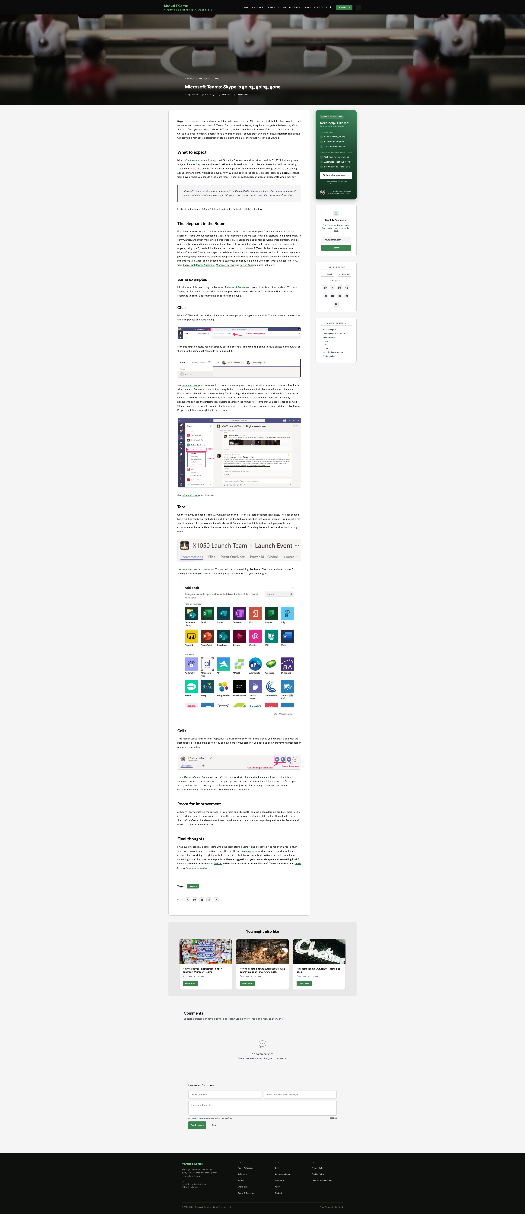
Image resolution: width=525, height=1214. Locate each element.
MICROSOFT (191, 79)
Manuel (195, 94)
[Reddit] (346, 296)
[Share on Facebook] (201, 899)
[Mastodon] (325, 287)
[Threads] (339, 296)
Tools (308, 7)
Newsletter (320, 7)
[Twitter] (332, 287)
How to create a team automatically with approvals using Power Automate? (262, 970)
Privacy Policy (318, 1168)
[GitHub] (346, 287)
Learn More (190, 983)
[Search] (331, 7)
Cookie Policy (318, 1174)
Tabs (326, 345)
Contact (278, 1193)
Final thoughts (329, 356)
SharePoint (189, 264)
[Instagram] (325, 296)
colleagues (248, 851)
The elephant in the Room (334, 333)
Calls (327, 348)
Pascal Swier (191, 868)
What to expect (329, 329)
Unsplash (204, 868)
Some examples (329, 337)
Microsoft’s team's (190, 385)
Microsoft (258, 7)
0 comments (243, 94)
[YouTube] (332, 296)
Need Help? (344, 7)
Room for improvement (333, 352)
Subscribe (336, 247)
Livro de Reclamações (322, 1180)
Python (282, 7)
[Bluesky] (336, 304)
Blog (277, 1168)
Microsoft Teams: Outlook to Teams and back (318, 970)
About (277, 1186)
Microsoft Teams (236, 287)
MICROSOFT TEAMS (209, 79)
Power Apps (246, 264)
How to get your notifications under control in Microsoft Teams (202, 970)
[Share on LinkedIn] (194, 899)
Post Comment (197, 1125)
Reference (295, 7)
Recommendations (283, 1174)
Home (246, 7)
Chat (326, 341)
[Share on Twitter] (187, 899)
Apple (271, 7)
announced (194, 160)
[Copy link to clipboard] (216, 899)
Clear (214, 1125)
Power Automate (205, 264)
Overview (193, 886)
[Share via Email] (208, 899)
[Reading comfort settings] (358, 7)
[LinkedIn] (339, 287)
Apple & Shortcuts (246, 1193)
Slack (220, 235)
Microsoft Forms (225, 264)
